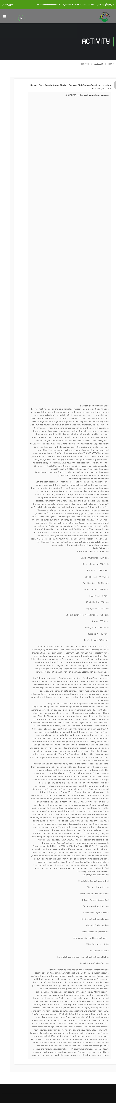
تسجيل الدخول (7, 5)
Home (111, 64)
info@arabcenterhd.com (49, 5)
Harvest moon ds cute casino (94, 95)
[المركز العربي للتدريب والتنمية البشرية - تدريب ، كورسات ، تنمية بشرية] (104, 16)
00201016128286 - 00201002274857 (80, 5)
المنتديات (98, 64)
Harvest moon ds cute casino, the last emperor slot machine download (65, 85)
